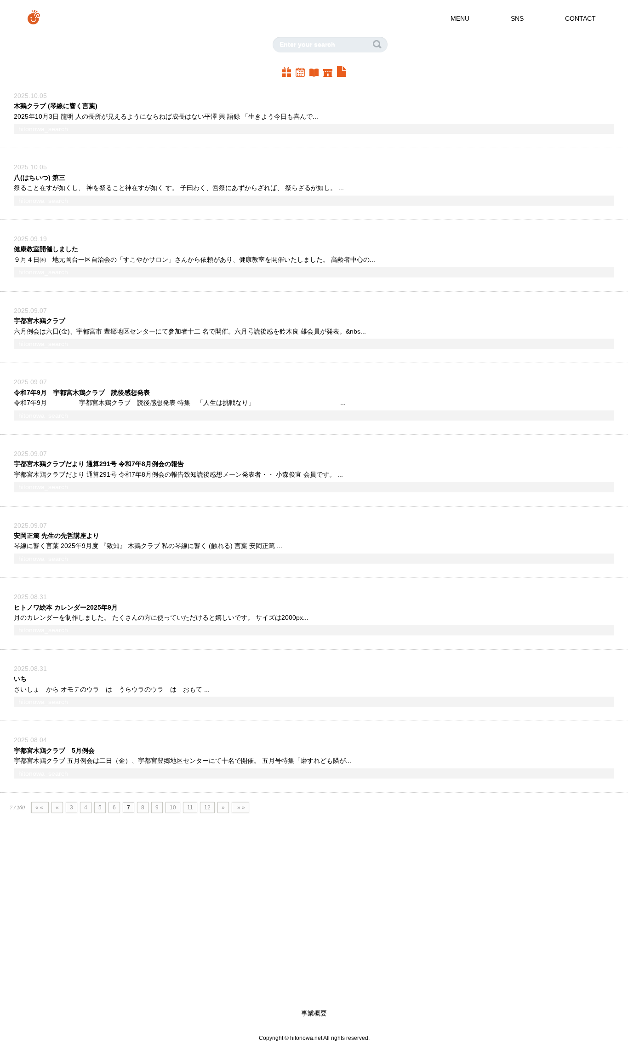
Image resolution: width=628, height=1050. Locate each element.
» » (240, 807)
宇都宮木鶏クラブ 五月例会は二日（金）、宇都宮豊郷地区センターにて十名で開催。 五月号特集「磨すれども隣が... (182, 760)
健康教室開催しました (46, 249)
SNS (517, 18)
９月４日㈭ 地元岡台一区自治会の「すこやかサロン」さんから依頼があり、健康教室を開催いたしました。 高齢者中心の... (194, 259)
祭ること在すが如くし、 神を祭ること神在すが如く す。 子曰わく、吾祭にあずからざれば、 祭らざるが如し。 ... (179, 187)
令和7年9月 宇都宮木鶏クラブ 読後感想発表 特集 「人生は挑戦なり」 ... (180, 402)
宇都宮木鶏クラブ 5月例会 (54, 750)
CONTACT (580, 18)
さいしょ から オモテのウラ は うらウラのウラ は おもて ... (112, 689)
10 (173, 807)
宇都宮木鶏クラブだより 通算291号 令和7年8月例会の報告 (99, 463)
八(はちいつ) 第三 (43, 177)
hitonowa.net (306, 1038)
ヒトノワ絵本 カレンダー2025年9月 (66, 607)
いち (20, 678)
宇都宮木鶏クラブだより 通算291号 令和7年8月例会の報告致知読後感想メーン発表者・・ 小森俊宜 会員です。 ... (178, 474)
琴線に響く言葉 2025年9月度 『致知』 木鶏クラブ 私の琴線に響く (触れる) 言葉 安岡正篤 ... (148, 545)
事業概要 (314, 1013)
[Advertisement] (276, 927)
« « (40, 807)
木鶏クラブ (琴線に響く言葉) (55, 106)
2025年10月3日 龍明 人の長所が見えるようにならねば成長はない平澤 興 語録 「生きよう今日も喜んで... (166, 116)
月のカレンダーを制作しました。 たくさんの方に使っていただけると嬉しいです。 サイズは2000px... (161, 617)
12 (207, 807)
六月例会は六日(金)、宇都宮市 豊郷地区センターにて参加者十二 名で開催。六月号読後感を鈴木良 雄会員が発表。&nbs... (190, 331)
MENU (460, 18)
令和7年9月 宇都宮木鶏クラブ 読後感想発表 (82, 392)
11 (190, 807)
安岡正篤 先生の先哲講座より (56, 535)
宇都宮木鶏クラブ (40, 320)
